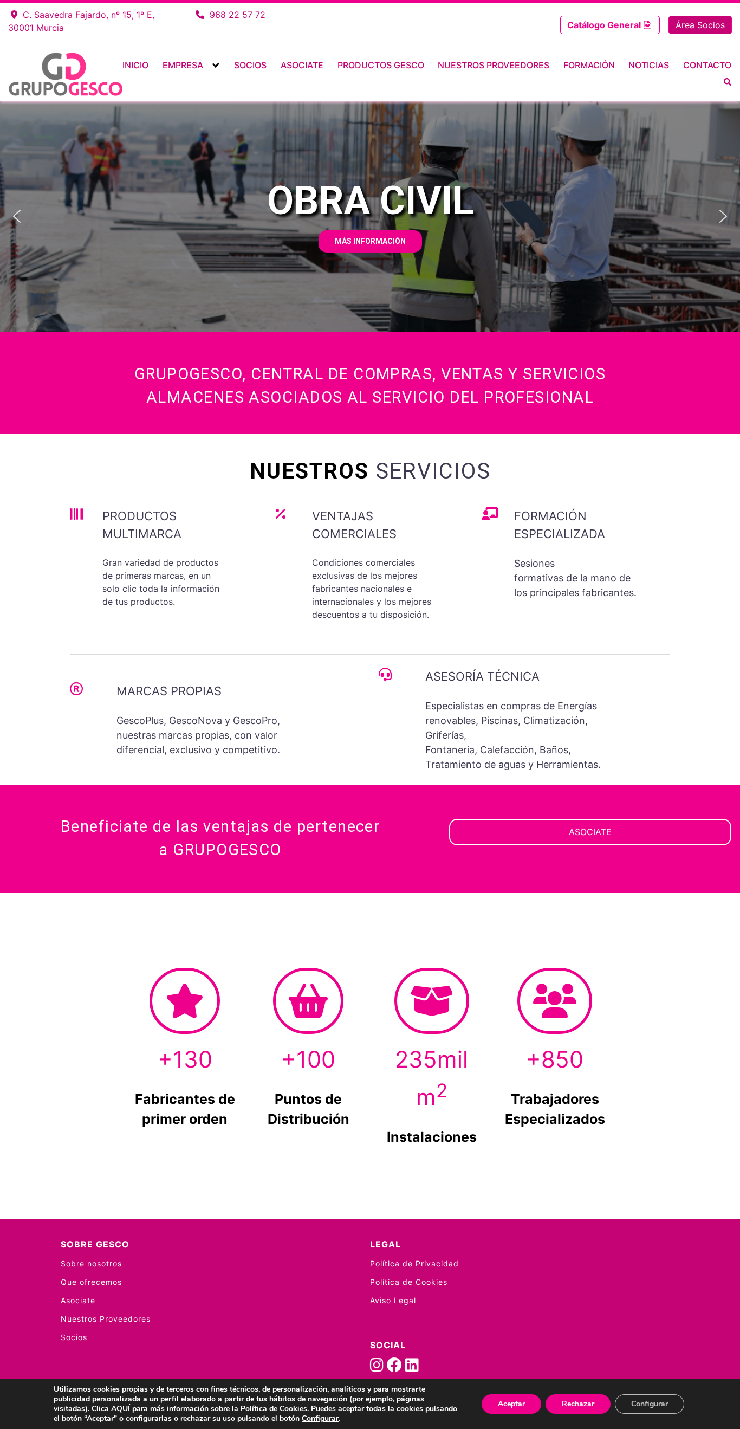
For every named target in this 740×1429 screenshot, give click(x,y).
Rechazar (578, 1404)
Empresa (183, 65)
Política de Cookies (408, 1281)
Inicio (135, 65)
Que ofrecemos (91, 1281)
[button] (16, 216)
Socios (250, 65)
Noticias (648, 65)
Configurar (320, 1419)
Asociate (302, 65)
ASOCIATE (590, 831)
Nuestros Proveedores (493, 65)
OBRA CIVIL (370, 201)
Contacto (707, 65)
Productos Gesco (380, 65)
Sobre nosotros (91, 1263)
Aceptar (511, 1404)
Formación (589, 65)
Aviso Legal (393, 1300)
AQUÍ (120, 1409)
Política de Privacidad (414, 1263)
